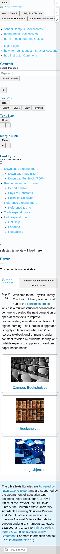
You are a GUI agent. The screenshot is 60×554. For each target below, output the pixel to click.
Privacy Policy (43, 527)
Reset (5, 102)
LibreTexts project (38, 303)
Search (7, 550)
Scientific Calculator (21, 198)
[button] (14, 227)
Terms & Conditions (15, 531)
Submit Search (10, 78)
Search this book (9, 68)
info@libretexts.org (21, 540)
